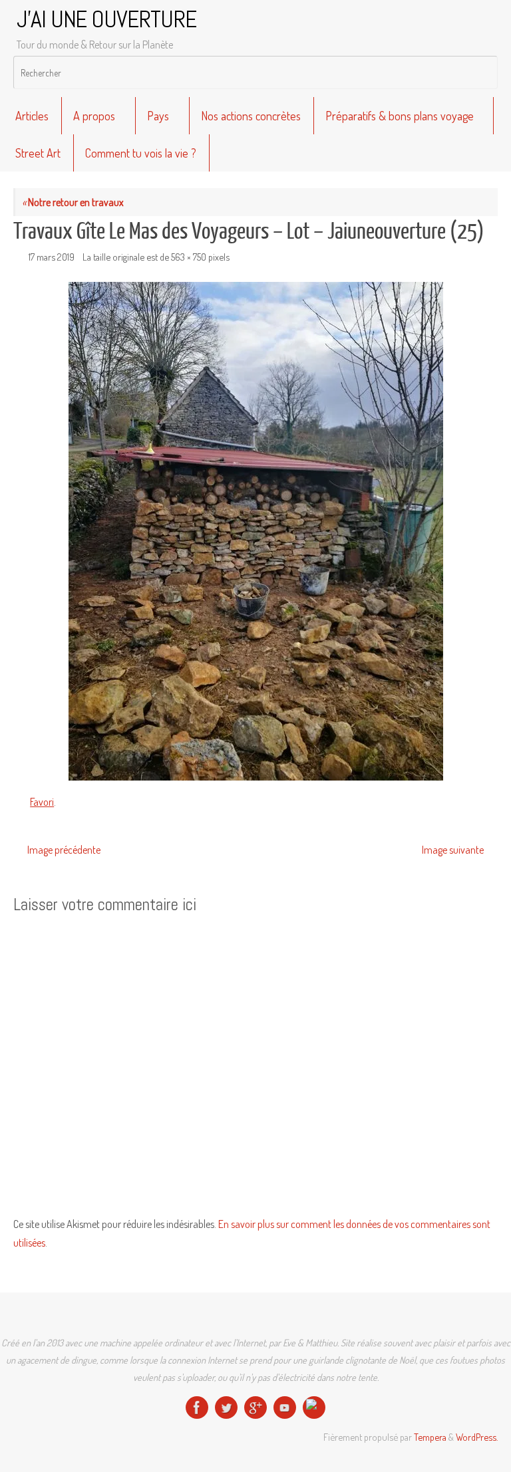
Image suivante (453, 849)
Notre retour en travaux (73, 202)
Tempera (430, 1437)
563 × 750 (188, 257)
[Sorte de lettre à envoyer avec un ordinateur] (314, 1407)
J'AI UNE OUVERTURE (106, 20)
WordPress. (477, 1437)
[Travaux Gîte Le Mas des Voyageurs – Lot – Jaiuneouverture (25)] (255, 531)
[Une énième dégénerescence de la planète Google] (255, 1407)
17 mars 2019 (52, 257)
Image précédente (63, 849)
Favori (42, 801)
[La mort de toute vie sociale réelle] (197, 1407)
